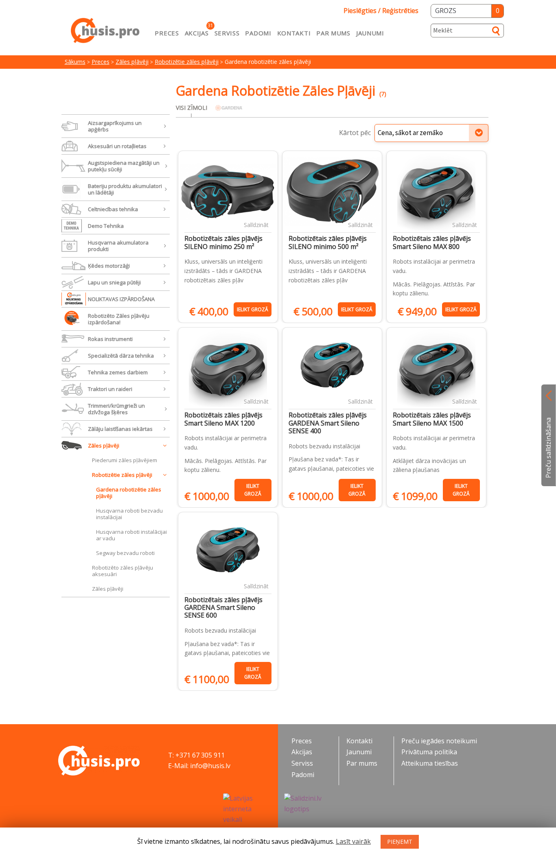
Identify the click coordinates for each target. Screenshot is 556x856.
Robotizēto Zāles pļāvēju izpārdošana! (118, 319)
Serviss (227, 33)
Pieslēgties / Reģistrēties (381, 10)
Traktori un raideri (110, 389)
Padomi (258, 33)
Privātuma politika (429, 751)
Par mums (333, 33)
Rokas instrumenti (110, 339)
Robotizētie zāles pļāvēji (187, 62)
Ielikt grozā (252, 309)
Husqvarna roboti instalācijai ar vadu (131, 535)
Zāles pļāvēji (132, 62)
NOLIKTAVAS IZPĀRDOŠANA (121, 299)
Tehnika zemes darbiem (118, 372)
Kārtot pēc (355, 132)
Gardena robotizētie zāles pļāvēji (128, 493)
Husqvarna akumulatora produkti (118, 246)
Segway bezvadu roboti (125, 553)
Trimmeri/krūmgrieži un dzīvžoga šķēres (116, 409)
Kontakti (294, 33)
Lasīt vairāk (353, 841)
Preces (167, 33)
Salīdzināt (256, 225)
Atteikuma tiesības (429, 763)
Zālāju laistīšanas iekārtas (120, 428)
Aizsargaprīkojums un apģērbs (115, 126)
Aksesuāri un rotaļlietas (117, 146)
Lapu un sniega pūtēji (114, 282)
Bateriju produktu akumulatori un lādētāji (125, 189)
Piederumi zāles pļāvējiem (124, 460)
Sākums (75, 62)
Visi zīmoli (191, 107)
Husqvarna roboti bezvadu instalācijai (129, 514)
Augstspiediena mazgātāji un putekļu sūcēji (124, 166)
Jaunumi (370, 33)
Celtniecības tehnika (113, 209)
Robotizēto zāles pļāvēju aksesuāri (122, 571)
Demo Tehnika (106, 225)
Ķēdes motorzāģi (109, 265)
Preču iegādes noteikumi (439, 740)
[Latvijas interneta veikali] (247, 809)
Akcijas (197, 33)
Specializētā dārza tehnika (121, 355)
